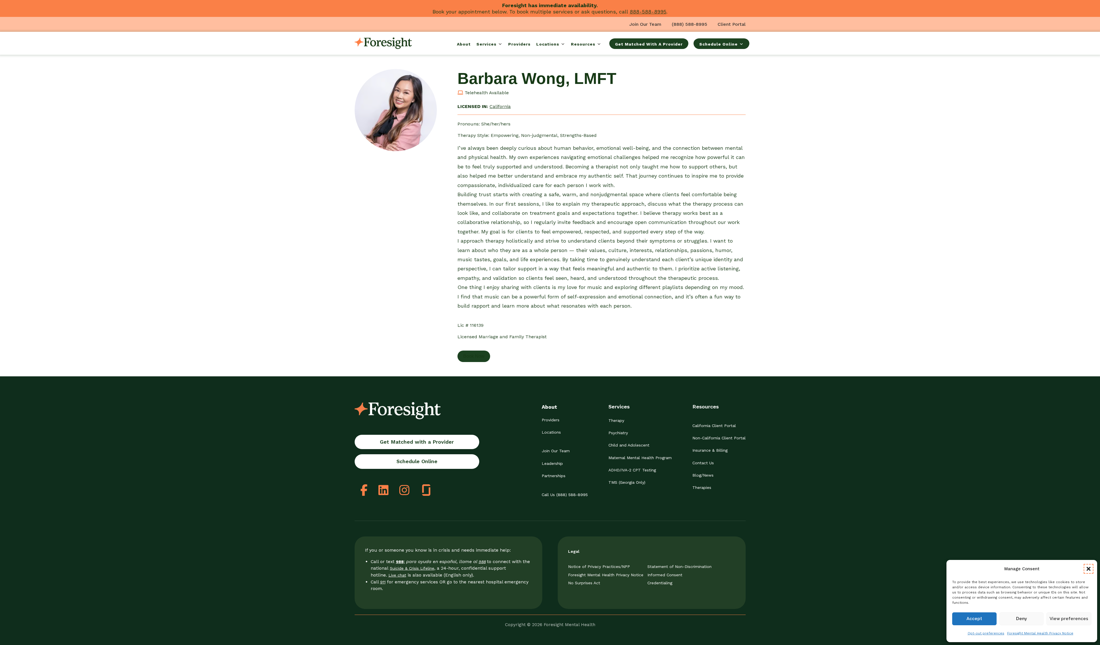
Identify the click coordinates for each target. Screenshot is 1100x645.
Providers (519, 44)
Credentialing (659, 583)
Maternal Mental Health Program (640, 457)
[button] (1088, 569)
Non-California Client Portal (719, 438)
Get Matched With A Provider (649, 44)
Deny (1021, 618)
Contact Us (703, 463)
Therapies (701, 487)
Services (486, 44)
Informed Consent (664, 575)
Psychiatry (618, 432)
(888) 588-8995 (689, 24)
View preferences (1069, 618)
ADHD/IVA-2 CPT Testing (632, 470)
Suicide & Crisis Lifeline (412, 568)
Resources (583, 44)
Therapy (616, 420)
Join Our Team (645, 24)
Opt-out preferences (986, 633)
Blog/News (703, 475)
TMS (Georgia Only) (626, 482)
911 (383, 582)
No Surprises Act (584, 583)
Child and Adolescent (628, 445)
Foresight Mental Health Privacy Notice (1040, 633)
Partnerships (553, 475)
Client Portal (732, 24)
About (464, 44)
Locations (547, 44)
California (500, 106)
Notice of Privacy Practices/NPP (599, 566)
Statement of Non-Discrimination (679, 566)
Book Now (473, 356)
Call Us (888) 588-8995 (565, 494)
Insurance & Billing (710, 450)
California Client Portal (714, 425)
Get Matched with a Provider (417, 442)
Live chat (397, 575)
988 (482, 561)
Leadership (552, 463)
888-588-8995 (648, 12)
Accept (974, 618)
